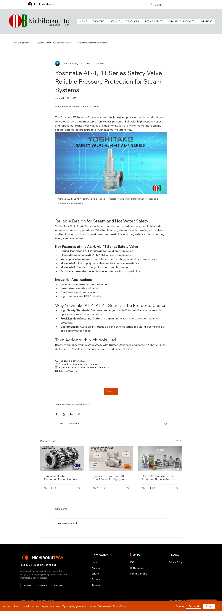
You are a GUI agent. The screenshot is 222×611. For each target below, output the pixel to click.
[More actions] (165, 63)
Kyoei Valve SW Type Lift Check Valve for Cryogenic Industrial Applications (109, 477)
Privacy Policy (119, 606)
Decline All (194, 606)
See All (178, 440)
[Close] (218, 606)
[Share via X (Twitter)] (64, 414)
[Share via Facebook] (56, 414)
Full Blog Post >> (22, 42)
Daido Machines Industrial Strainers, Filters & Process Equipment (158, 477)
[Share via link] (78, 414)
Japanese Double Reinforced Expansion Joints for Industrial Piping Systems (61, 477)
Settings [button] (180, 606)
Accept (209, 606)
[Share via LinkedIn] (71, 414)
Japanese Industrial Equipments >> (54, 42)
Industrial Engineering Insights (92, 42)
